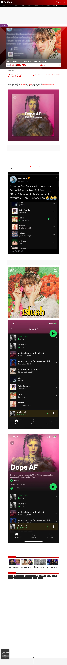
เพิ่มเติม (3, 653)
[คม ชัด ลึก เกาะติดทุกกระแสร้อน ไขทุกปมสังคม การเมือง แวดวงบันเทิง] (33, 2)
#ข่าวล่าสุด (11, 575)
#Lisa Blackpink (28, 578)
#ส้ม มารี (49, 575)
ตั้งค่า (5, 657)
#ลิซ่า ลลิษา (54, 575)
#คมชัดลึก (27, 575)
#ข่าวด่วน (22, 575)
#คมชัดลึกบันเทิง (42, 575)
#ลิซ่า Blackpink (12, 578)
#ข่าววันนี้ (16, 575)
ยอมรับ (5, 655)
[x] (58, 2)
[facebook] (56, 2)
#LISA (18, 578)
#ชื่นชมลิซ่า (40, 578)
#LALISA (35, 578)
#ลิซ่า (22, 578)
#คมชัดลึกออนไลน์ (34, 575)
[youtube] (61, 2)
